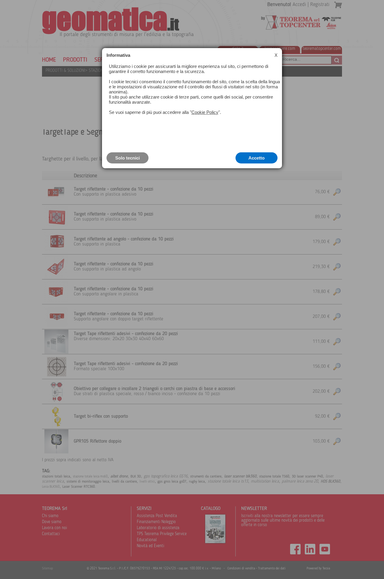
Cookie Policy (204, 112)
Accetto (256, 157)
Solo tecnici (127, 157)
